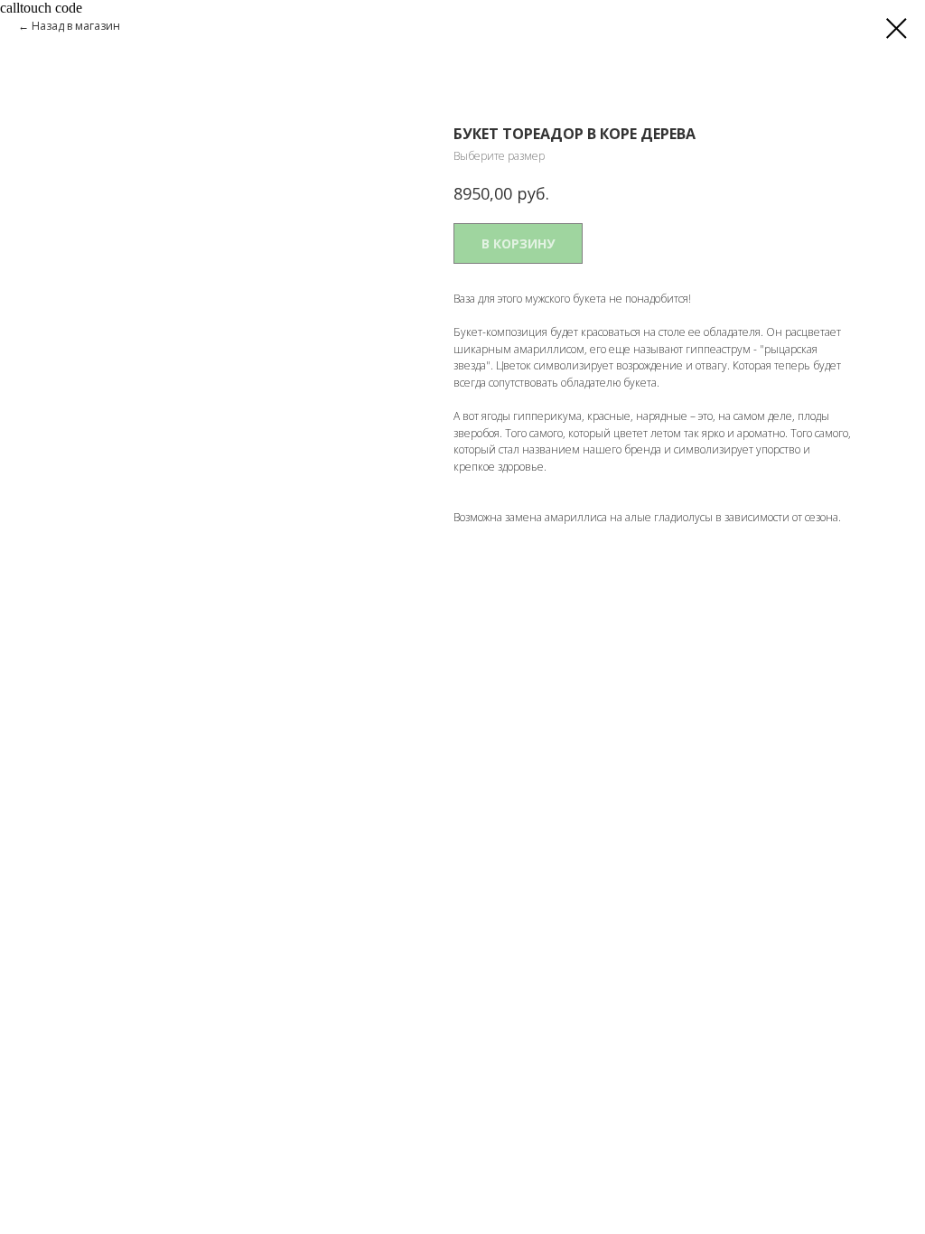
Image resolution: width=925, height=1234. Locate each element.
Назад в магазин (76, 25)
